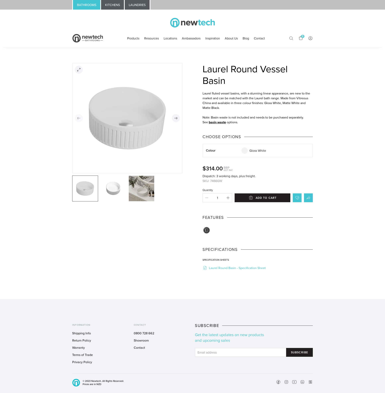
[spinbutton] (217, 198)
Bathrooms (86, 5)
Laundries (137, 5)
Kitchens (112, 5)
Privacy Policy (82, 362)
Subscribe (299, 352)
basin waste (217, 122)
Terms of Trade (82, 355)
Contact (139, 348)
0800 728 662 (144, 333)
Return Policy (81, 340)
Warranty (78, 348)
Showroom (141, 340)
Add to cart (266, 198)
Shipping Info (81, 333)
